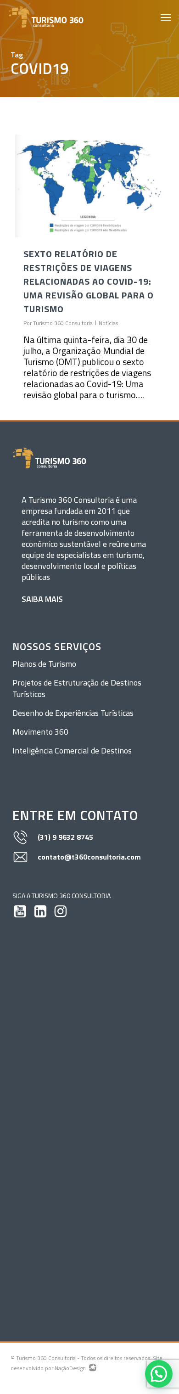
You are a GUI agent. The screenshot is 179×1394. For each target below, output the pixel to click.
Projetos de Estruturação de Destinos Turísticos (76, 688)
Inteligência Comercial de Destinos (72, 750)
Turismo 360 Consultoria (63, 323)
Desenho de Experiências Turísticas (73, 713)
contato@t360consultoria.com (89, 856)
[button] (166, 17)
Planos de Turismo (44, 664)
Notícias (108, 323)
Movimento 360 (40, 731)
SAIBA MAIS (42, 599)
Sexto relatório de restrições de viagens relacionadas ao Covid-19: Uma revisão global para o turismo (88, 281)
